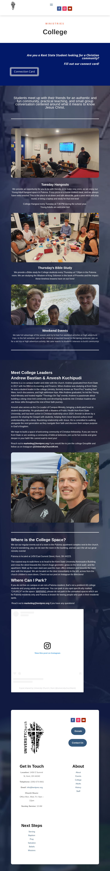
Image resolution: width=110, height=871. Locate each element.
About (78, 772)
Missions (31, 850)
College (78, 780)
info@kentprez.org (35, 787)
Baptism (31, 835)
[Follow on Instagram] (64, 8)
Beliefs (32, 847)
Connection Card (24, 71)
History (78, 787)
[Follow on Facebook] (59, 8)
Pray (32, 839)
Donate (78, 731)
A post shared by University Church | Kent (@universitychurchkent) (47, 688)
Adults (78, 784)
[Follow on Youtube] (70, 8)
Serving (32, 832)
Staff (78, 791)
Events (78, 776)
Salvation (32, 843)
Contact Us (77, 743)
